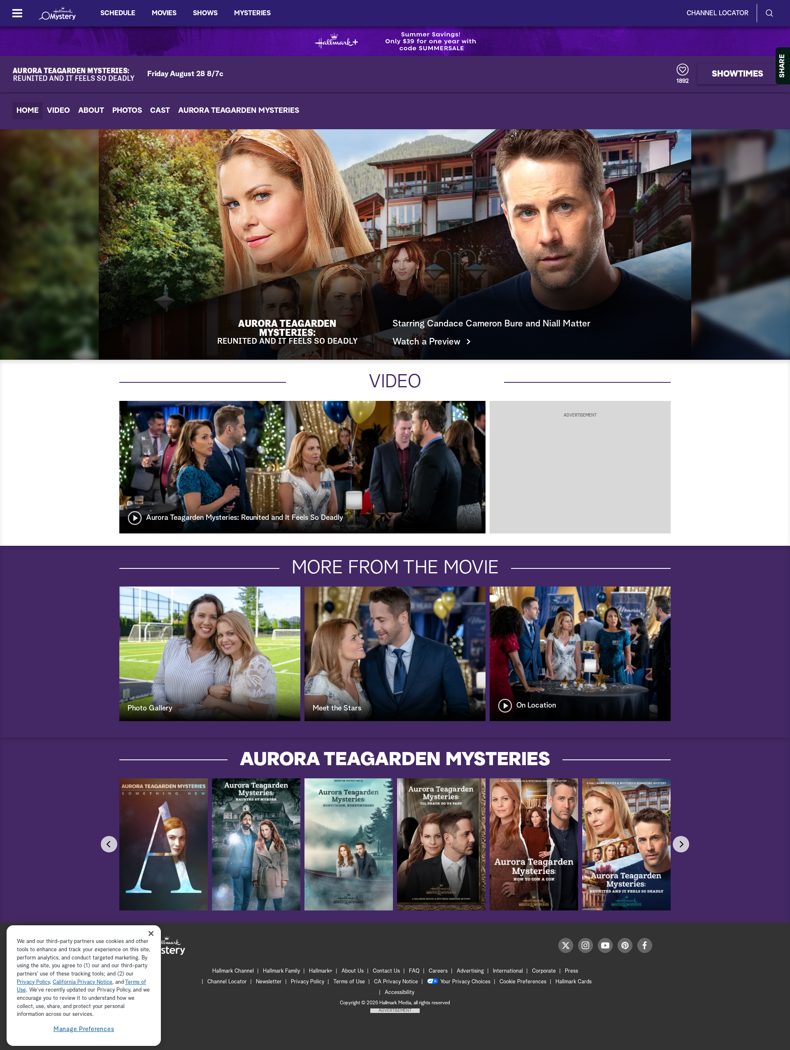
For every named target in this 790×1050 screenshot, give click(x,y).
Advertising (470, 971)
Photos (127, 110)
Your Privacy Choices (465, 982)
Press (571, 971)
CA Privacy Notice (396, 982)
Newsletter (269, 982)
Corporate (544, 971)
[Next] (681, 844)
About (91, 110)
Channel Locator (717, 13)
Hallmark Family (281, 971)
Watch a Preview (426, 342)
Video (58, 110)
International (508, 971)
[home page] (57, 13)
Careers (438, 971)
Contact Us (386, 971)
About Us (353, 971)
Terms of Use (349, 982)
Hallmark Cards (573, 982)
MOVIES (164, 13)
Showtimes (737, 74)
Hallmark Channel (233, 971)
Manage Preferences (83, 1029)
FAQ (414, 971)
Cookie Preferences (523, 982)
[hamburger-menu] (17, 13)
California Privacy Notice (82, 982)
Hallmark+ (320, 971)
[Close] (151, 934)
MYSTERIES (252, 13)
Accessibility (399, 992)
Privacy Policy (307, 982)
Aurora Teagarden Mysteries (238, 110)
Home (27, 110)
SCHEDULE (117, 13)
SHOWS (205, 13)
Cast (160, 110)
